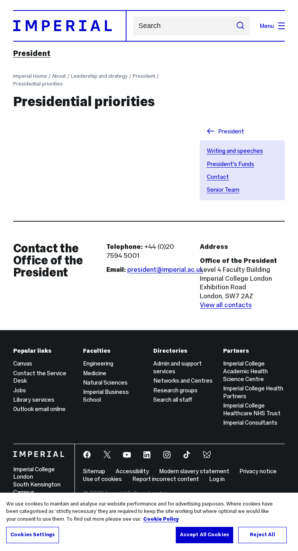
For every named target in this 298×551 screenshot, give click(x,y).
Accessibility (132, 471)
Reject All (262, 535)
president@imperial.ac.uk (165, 269)
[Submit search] (240, 26)
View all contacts (226, 305)
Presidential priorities (38, 83)
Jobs (19, 390)
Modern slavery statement (194, 471)
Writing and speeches (235, 150)
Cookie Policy (161, 519)
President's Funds (230, 164)
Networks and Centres (183, 380)
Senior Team (223, 189)
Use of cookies (102, 479)
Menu (267, 26)
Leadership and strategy (99, 76)
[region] (149, 522)
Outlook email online (39, 409)
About (59, 76)
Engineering (98, 363)
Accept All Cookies (204, 535)
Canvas (22, 363)
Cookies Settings (32, 535)
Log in (217, 479)
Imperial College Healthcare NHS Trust (252, 409)
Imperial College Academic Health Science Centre (245, 371)
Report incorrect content (165, 479)
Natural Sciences (105, 382)
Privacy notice (258, 471)
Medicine (94, 373)
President (31, 53)
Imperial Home (30, 76)
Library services (33, 399)
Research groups (175, 390)
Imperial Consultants (250, 422)
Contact (218, 176)
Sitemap (94, 471)
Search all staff (172, 399)
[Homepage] (69, 25)
